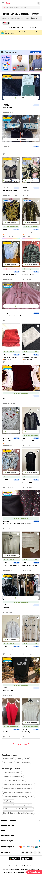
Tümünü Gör (36, 52)
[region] (21, 63)
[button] (3, 3)
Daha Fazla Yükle (21, 744)
